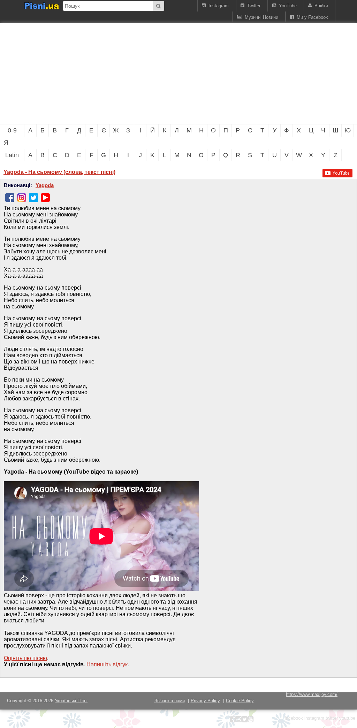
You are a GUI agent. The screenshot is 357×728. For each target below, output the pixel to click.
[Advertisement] (118, 73)
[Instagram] (22, 198)
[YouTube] (45, 198)
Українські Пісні (71, 700)
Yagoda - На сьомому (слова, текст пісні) (59, 172)
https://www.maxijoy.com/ (311, 694)
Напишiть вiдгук (107, 664)
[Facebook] (10, 198)
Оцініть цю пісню (25, 658)
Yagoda (45, 185)
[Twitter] (33, 198)
